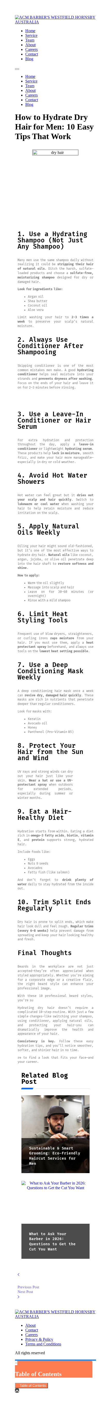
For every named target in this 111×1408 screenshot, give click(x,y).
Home (30, 31)
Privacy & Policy (39, 1339)
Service (31, 35)
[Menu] (17, 69)
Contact (31, 54)
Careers (31, 49)
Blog (29, 59)
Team (29, 40)
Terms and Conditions (43, 1344)
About (30, 45)
